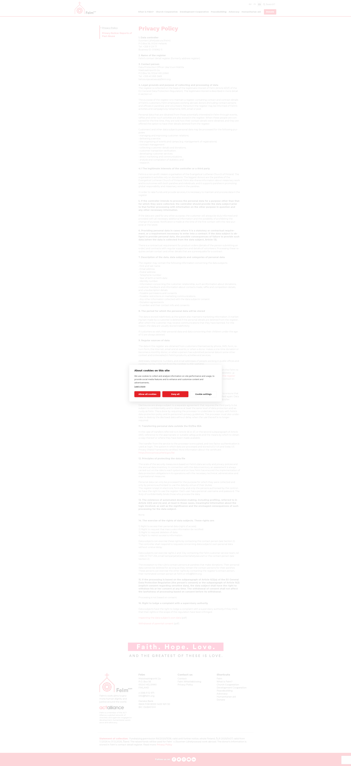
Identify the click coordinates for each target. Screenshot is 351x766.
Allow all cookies (147, 394)
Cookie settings (203, 394)
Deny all (175, 394)
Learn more (139, 386)
